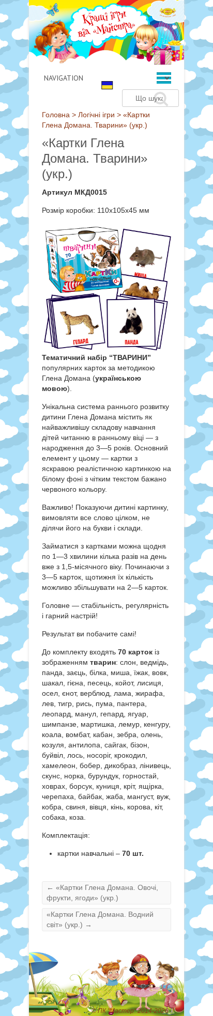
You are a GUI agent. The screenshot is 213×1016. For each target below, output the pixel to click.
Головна (56, 115)
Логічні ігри (96, 115)
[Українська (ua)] (107, 85)
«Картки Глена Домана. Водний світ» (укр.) (100, 919)
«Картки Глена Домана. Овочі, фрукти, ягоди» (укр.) (102, 892)
